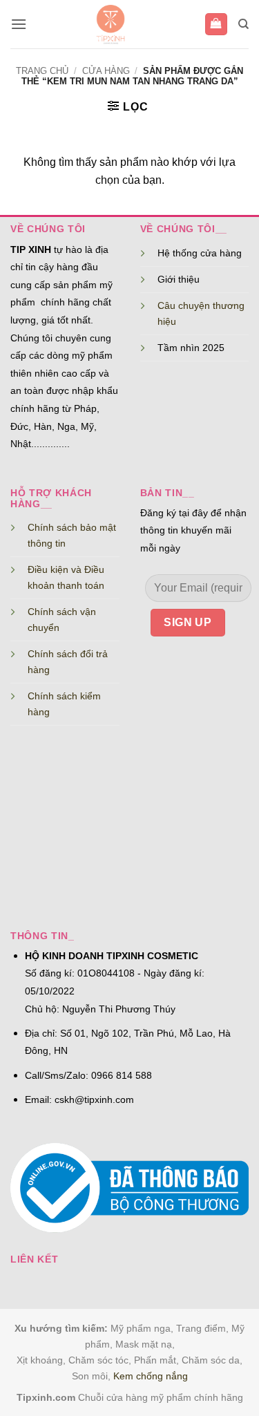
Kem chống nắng (150, 1375)
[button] (18, 24)
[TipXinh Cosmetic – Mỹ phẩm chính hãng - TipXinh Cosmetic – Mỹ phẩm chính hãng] (110, 24)
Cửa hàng (106, 71)
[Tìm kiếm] (243, 24)
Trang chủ (42, 71)
